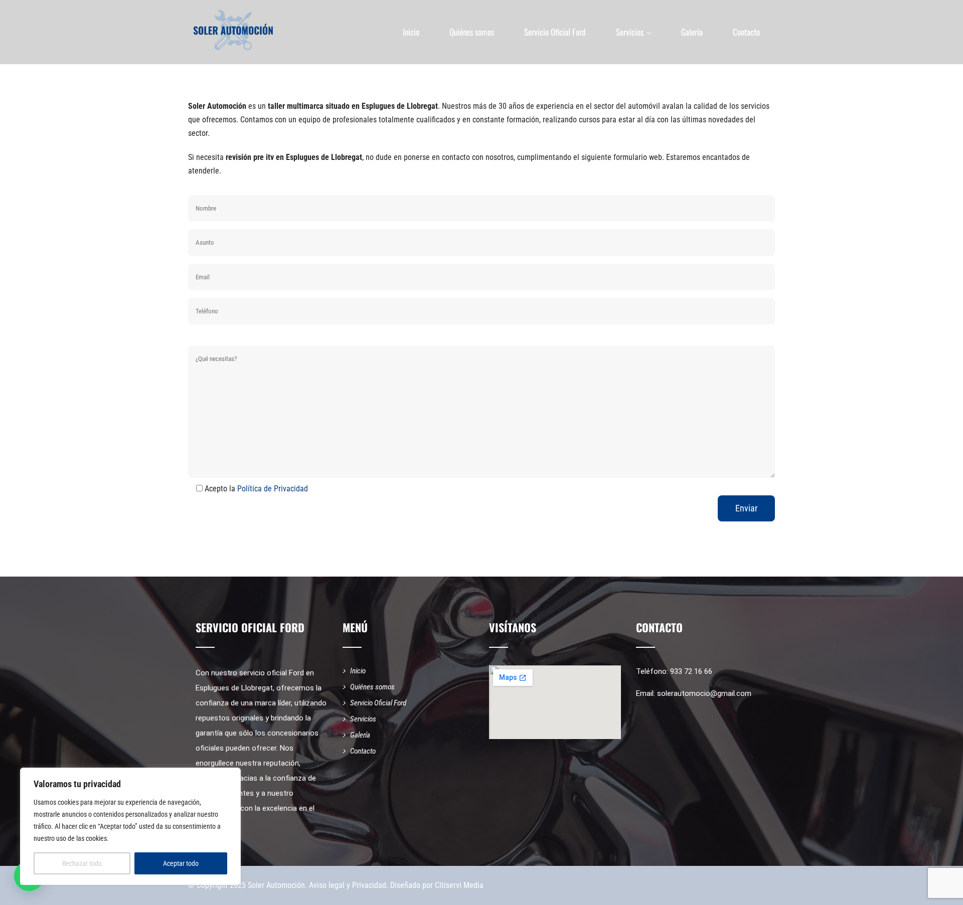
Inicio (411, 32)
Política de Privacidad (272, 488)
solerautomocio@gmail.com (704, 693)
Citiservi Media (459, 885)
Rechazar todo (82, 863)
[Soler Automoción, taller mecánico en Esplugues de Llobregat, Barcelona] (233, 30)
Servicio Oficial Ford (555, 32)
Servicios (630, 32)
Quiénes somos (471, 32)
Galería (692, 32)
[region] (130, 826)
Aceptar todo (181, 863)
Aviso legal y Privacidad (347, 885)
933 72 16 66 (691, 671)
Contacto (746, 32)
